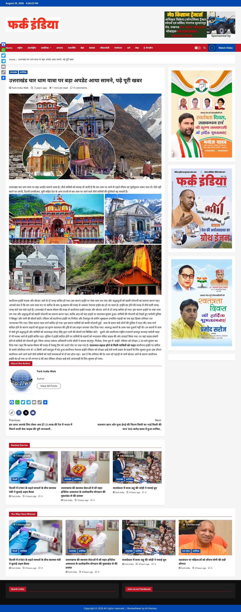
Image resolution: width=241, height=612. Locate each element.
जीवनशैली (104, 47)
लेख (137, 47)
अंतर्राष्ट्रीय (31, 47)
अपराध (59, 47)
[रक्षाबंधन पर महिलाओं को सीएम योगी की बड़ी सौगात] (205, 537)
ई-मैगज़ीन (148, 47)
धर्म (128, 47)
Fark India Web (20, 87)
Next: (129, 424)
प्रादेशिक (45, 47)
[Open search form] (204, 48)
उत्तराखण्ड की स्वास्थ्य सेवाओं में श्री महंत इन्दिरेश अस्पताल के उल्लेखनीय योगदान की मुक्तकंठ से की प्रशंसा (83, 491)
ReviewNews (134, 608)
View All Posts (48, 386)
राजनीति (72, 47)
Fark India (15, 496)
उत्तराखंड (13, 72)
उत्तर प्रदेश (186, 551)
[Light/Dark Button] (197, 47)
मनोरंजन (118, 47)
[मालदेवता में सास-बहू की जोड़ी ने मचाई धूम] (137, 467)
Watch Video (226, 47)
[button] (12, 412)
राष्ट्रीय (19, 47)
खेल (82, 47)
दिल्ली (14, 479)
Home (9, 47)
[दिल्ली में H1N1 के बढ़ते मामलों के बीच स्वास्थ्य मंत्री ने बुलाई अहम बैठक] (33, 467)
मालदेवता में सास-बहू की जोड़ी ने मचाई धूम (135, 488)
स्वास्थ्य (92, 47)
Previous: (40, 424)
